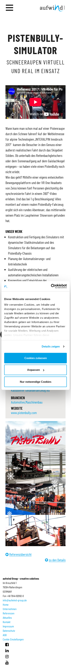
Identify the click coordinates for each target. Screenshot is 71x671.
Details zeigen (51, 346)
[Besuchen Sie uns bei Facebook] (7, 644)
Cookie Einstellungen (13, 639)
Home (6, 604)
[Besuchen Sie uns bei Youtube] (7, 662)
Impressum (8, 626)
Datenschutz (9, 630)
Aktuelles (7, 617)
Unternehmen (10, 609)
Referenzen (8, 613)
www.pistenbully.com (24, 412)
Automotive (18, 402)
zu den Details (57, 560)
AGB (5, 635)
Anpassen (33, 369)
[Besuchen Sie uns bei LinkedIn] (7, 650)
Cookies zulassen (35, 357)
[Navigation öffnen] (9, 8)
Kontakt (6, 622)
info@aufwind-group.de (15, 600)
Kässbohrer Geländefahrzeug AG (30, 390)
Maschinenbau (33, 402)
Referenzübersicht (20, 554)
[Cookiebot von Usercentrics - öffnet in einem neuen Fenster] (51, 286)
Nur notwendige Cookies (35, 381)
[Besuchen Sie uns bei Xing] (7, 656)
